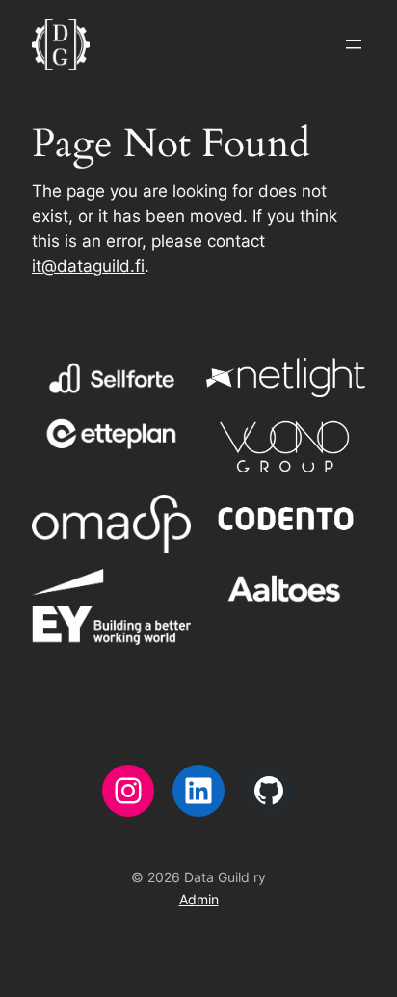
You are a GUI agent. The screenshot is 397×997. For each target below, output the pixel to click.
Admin (199, 899)
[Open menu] (353, 44)
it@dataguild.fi (88, 266)
